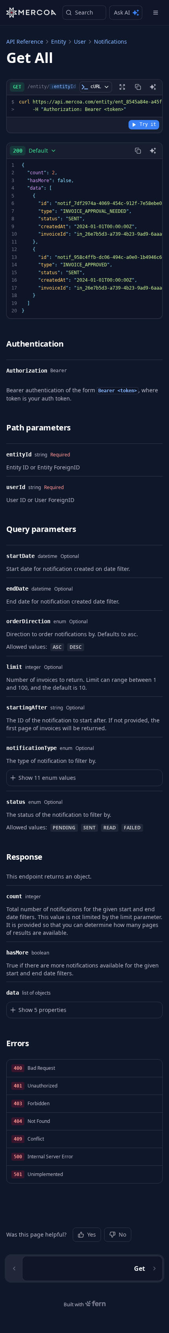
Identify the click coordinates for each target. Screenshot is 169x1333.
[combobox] (34, 151)
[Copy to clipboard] (138, 87)
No (122, 1234)
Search (84, 12)
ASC (57, 647)
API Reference (24, 41)
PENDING (64, 827)
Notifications (110, 41)
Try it (148, 124)
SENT (89, 827)
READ (109, 827)
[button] (84, 1068)
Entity (58, 41)
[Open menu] (156, 13)
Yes (91, 1234)
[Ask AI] (153, 86)
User (80, 41)
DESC (76, 647)
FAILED (132, 827)
